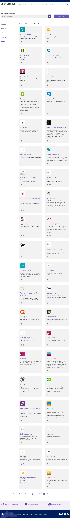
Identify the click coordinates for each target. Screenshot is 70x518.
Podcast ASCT (25, 76)
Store (37, 4)
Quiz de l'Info (51, 293)
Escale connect (52, 155)
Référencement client (54, 250)
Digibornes (50, 198)
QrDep (23, 317)
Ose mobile (50, 271)
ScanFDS (49, 408)
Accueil (3, 9)
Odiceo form (51, 317)
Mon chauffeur (25, 155)
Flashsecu (24, 55)
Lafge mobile (51, 99)
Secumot (49, 434)
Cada (22, 250)
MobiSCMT (50, 76)
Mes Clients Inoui (52, 55)
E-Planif (23, 359)
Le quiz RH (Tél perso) (28, 177)
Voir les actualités (55, 504)
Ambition (52, 4)
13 (47, 493)
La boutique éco (26, 434)
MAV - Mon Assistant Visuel (30, 408)
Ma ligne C (24, 457)
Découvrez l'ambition (33, 504)
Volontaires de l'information (30, 198)
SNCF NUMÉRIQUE (8, 4)
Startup (31, 4)
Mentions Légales (38, 514)
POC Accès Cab (52, 359)
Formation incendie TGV (55, 128)
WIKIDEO (50, 457)
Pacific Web (51, 338)
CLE (48, 384)
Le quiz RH (50, 177)
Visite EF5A (50, 478)
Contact (45, 514)
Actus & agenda (22, 4)
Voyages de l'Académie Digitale (28, 479)
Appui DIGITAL (26, 224)
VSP (48, 34)
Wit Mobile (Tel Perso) (54, 224)
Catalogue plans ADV (28, 338)
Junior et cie (25, 271)
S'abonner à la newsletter (11, 504)
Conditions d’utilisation (28, 514)
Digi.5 (22, 384)
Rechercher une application (8, 13)
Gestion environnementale (30, 99)
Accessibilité (19, 514)
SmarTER (23, 128)
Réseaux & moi (26, 34)
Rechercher (61, 16)
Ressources (44, 4)
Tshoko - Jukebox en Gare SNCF (29, 294)
